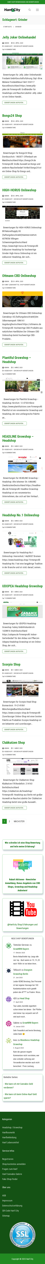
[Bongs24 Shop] (22, 139)
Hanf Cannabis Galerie (12, 1174)
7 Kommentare (10, 598)
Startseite (7, 27)
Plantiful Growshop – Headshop (16, 360)
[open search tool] (29, 10)
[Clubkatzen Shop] (22, 766)
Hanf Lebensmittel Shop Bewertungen (19, 285)
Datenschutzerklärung (12, 1205)
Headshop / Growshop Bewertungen (18, 46)
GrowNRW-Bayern (21, 949)
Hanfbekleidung (9, 1137)
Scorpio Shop (11, 664)
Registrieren (7, 1159)
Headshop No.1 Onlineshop (20, 515)
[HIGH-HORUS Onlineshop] (22, 214)
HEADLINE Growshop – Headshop (18, 439)
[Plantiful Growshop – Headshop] (22, 385)
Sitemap (6, 1215)
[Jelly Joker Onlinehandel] (22, 61)
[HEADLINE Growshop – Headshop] (22, 464)
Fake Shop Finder (10, 1179)
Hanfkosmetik (8, 1132)
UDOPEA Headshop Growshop (22, 586)
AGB (4, 1195)
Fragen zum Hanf (9, 1169)
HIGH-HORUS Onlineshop (19, 190)
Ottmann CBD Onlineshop (19, 276)
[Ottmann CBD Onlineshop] (22, 299)
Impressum (7, 1200)
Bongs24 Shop (12, 116)
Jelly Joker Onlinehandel (19, 37)
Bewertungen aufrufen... (14, 103)
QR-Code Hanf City (10, 1210)
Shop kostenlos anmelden (14, 1164)
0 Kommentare (10, 49)
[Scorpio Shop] (22, 688)
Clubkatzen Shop (13, 743)
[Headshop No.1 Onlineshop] (22, 539)
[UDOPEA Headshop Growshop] (22, 610)
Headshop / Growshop (12, 1127)
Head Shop (25, 998)
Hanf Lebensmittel (10, 1142)
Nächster (19, 821)
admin (6, 43)
